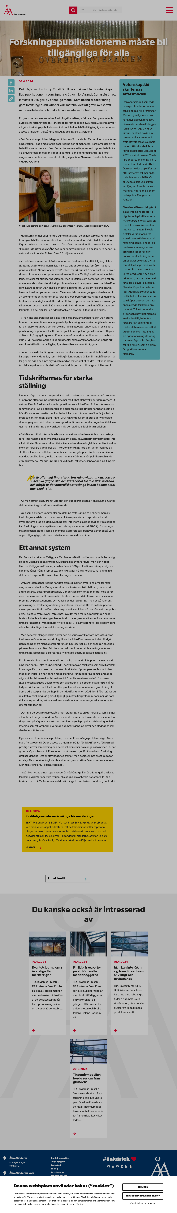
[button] (11, 98)
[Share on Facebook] (11, 82)
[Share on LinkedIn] (11, 90)
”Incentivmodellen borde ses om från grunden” (87, 1078)
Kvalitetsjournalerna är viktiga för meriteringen (60, 816)
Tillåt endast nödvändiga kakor (143, 1196)
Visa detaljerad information (143, 1203)
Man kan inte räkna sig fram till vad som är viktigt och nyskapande (129, 973)
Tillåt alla (143, 1187)
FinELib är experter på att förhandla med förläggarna (87, 971)
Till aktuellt (56, 878)
